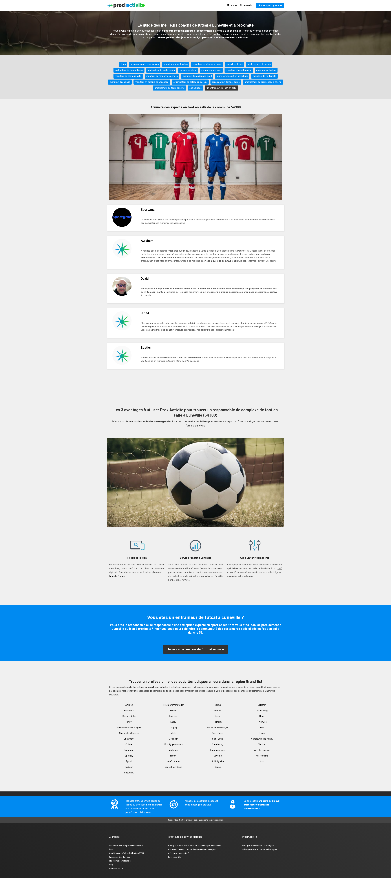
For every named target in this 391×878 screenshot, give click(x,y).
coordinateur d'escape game (207, 64)
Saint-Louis (217, 739)
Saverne (218, 756)
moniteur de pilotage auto (128, 76)
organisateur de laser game (226, 82)
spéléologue (195, 88)
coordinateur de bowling (176, 64)
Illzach (173, 710)
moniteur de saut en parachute (232, 76)
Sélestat (262, 705)
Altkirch (129, 705)
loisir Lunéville (174, 857)
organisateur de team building (170, 88)
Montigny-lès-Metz (173, 744)
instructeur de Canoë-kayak (129, 70)
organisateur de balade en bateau (190, 82)
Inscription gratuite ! (271, 5)
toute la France (117, 576)
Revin (217, 716)
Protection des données (119, 857)
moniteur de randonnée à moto (162, 76)
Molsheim (173, 739)
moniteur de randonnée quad (197, 76)
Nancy (173, 756)
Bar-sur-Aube (129, 716)
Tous (123, 64)
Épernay (129, 756)
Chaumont (129, 739)
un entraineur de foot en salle (221, 88)
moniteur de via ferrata (264, 76)
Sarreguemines (217, 750)
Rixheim (218, 722)
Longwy (173, 727)
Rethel (217, 710)
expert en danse (235, 64)
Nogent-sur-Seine (173, 767)
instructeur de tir (188, 70)
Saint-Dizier (217, 733)
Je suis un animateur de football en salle (195, 649)
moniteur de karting (266, 70)
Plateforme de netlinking (120, 861)
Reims (218, 705)
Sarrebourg (217, 744)
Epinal (129, 761)
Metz (173, 733)
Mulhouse (173, 750)
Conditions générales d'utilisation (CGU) (126, 853)
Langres (173, 716)
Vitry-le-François (262, 750)
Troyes (262, 733)
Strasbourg (262, 710)
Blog (111, 864)
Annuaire (113, 845)
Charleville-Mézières (129, 733)
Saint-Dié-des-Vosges (217, 727)
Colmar (129, 744)
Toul (262, 727)
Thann (262, 716)
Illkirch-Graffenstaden (173, 705)
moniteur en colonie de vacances (151, 82)
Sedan (218, 767)
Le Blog (233, 5)
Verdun (261, 744)
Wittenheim (262, 756)
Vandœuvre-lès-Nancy (262, 739)
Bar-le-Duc (129, 710)
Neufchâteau (173, 761)
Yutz (262, 761)
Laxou (173, 722)
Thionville (262, 722)
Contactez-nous (116, 868)
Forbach (129, 767)
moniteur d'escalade (120, 82)
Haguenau (129, 772)
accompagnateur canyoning (145, 64)
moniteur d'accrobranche (238, 70)
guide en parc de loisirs (259, 64)
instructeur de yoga (211, 70)
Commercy (129, 750)
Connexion (247, 5)
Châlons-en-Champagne (129, 727)
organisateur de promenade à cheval (263, 82)
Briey (129, 722)
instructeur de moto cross (161, 70)
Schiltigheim (218, 761)
